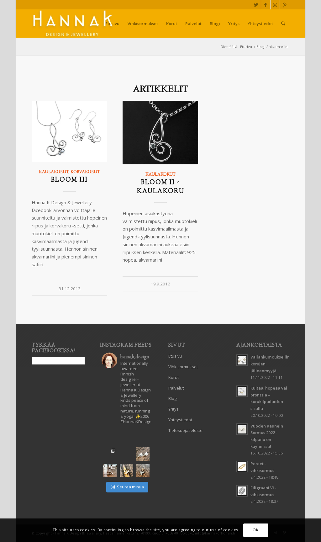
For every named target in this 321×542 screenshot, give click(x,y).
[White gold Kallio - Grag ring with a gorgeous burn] (143, 437)
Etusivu (175, 356)
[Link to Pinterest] (284, 4)
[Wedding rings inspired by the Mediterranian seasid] (110, 454)
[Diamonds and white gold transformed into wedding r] (110, 470)
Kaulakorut (53, 172)
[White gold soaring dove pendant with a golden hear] (143, 470)
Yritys (173, 409)
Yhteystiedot (180, 419)
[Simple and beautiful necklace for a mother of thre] (110, 437)
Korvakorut (85, 172)
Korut (173, 377)
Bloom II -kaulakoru (160, 187)
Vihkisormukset (183, 366)
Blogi (172, 398)
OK (255, 530)
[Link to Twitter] (256, 4)
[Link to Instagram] (275, 4)
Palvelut (176, 388)
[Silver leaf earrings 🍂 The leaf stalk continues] (143, 454)
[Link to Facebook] (265, 4)
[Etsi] (283, 23)
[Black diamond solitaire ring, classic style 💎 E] (126, 470)
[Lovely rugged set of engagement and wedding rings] (126, 454)
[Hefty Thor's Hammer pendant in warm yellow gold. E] (126, 437)
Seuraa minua (130, 487)
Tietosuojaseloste (185, 430)
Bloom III (69, 180)
